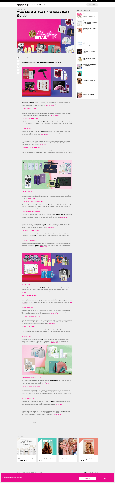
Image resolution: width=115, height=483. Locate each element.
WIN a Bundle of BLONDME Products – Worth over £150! (89, 15)
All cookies (87, 478)
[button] (112, 475)
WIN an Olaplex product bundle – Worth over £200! (90, 23)
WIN (44, 4)
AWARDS (33, 4)
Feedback (40, 472)
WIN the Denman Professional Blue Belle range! (89, 44)
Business (85, 79)
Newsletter (85, 1)
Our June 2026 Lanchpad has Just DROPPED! (89, 65)
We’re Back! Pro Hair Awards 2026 (89, 52)
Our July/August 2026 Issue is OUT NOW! (89, 29)
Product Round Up (21, 9)
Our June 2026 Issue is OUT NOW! (89, 72)
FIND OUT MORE (50, 105)
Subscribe (80, 1)
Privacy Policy (33, 472)
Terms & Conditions (21, 472)
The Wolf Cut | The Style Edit (89, 80)
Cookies (28, 472)
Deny (105, 478)
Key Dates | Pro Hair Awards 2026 (89, 59)
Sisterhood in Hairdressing (88, 94)
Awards (85, 49)
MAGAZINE (39, 4)
